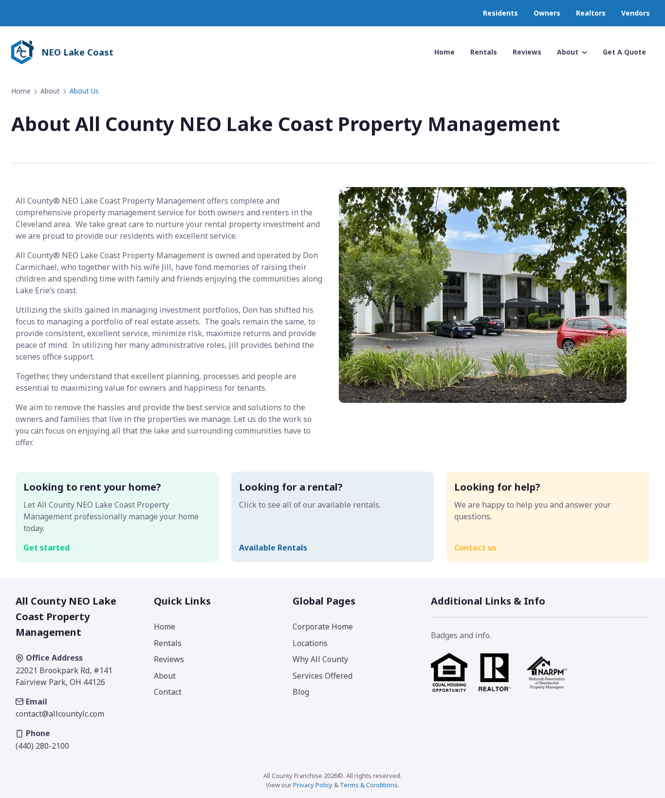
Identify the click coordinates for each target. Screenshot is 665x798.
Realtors (591, 13)
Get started (46, 547)
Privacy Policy (312, 784)
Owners (547, 13)
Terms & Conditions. (369, 784)
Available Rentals (273, 547)
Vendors (635, 13)
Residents (500, 13)
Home (21, 90)
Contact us (475, 547)
